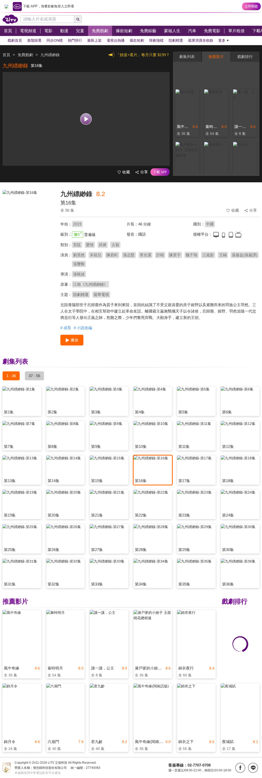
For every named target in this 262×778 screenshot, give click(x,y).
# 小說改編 (83, 328)
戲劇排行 (245, 56)
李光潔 (145, 255)
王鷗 (223, 255)
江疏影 (208, 255)
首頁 (6, 55)
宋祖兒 (95, 255)
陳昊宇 (175, 255)
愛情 (90, 245)
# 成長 (65, 328)
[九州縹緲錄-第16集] (28, 226)
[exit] (6, 6)
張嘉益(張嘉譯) (244, 255)
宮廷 (77, 245)
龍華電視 (101, 294)
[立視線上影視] (10, 19)
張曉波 (79, 274)
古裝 (115, 245)
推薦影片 (216, 56)
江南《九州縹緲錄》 (90, 284)
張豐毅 (79, 264)
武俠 (102, 245)
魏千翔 (191, 255)
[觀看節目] (86, 119)
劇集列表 (187, 56)
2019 (77, 224)
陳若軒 (112, 255)
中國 (210, 224)
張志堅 (129, 255)
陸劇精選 (81, 294)
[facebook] (240, 768)
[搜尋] (78, 19)
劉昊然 (79, 255)
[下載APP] (160, 172)
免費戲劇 (25, 55)
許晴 (160, 255)
